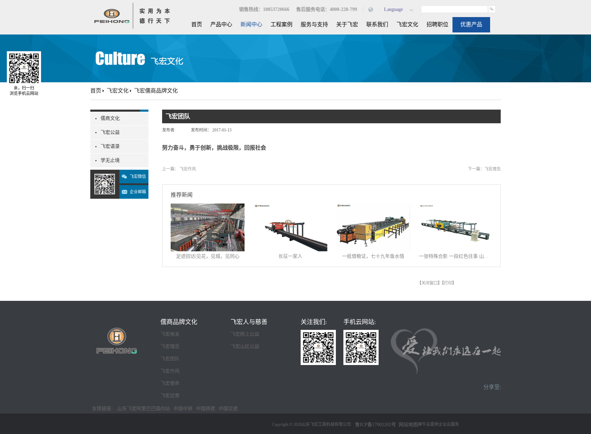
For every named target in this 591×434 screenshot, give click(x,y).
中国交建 (228, 408)
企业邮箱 (138, 192)
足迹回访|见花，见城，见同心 (207, 256)
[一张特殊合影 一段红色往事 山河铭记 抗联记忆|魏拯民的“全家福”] (456, 207)
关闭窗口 (429, 283)
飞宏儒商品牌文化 (156, 91)
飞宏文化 (118, 91)
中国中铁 (183, 408)
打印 (448, 283)
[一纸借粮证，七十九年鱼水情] (373, 207)
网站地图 (407, 424)
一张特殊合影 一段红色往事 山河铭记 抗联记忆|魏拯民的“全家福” (456, 256)
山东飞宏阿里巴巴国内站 (143, 408)
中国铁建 (205, 408)
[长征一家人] (290, 207)
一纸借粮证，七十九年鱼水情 (373, 256)
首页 (196, 24)
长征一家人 (290, 256)
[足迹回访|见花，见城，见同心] (208, 207)
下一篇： (484, 169)
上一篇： (179, 169)
